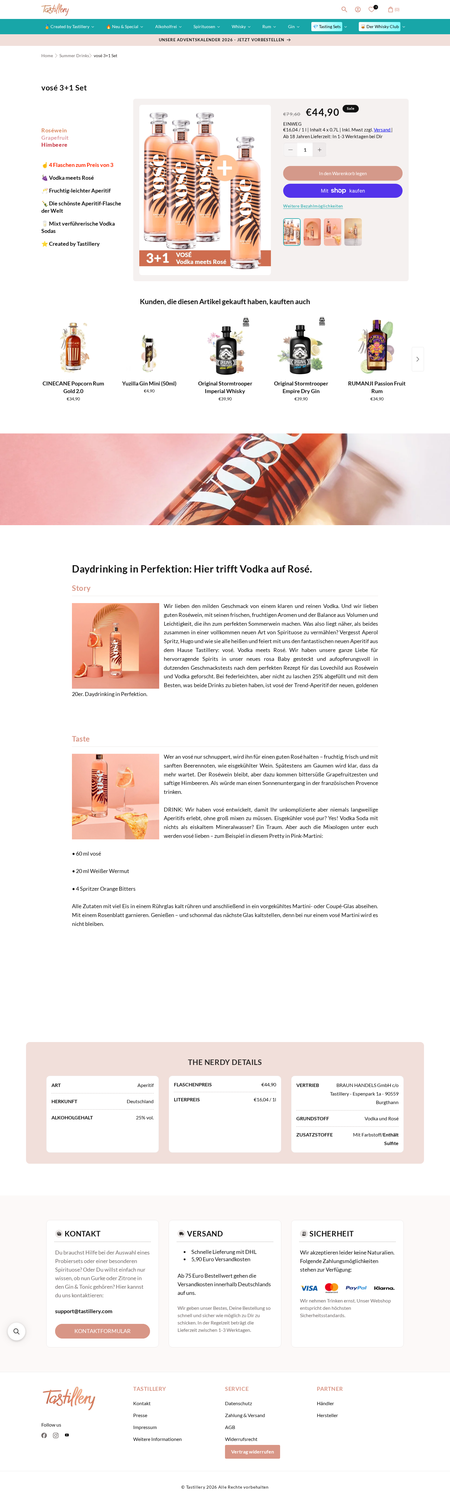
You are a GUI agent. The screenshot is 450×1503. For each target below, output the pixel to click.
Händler (325, 1403)
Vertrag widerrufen (252, 1451)
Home (47, 55)
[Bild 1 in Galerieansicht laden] (292, 232)
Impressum (145, 1427)
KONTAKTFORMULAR (102, 1331)
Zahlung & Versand (245, 1415)
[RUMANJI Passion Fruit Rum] (376, 346)
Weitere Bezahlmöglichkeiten (313, 205)
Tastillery (195, 1487)
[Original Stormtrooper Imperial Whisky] (225, 346)
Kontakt (142, 1403)
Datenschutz (238, 1403)
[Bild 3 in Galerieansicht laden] (332, 232)
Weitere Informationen (157, 1439)
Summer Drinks (74, 55)
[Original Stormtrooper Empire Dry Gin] (300, 346)
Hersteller (327, 1415)
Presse (140, 1415)
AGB (230, 1427)
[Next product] (418, 359)
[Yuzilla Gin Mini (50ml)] (149, 346)
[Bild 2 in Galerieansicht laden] (312, 232)
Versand (382, 129)
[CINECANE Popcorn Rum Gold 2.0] (73, 346)
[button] (344, 9)
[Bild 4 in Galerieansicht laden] (353, 232)
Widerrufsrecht (241, 1439)
